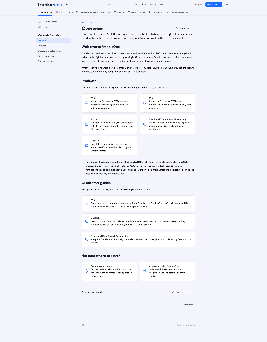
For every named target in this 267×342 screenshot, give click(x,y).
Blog (45, 27)
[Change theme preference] (227, 4)
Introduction (46, 12)
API (144, 12)
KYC (61, 12)
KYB (71, 12)
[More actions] (193, 28)
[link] (109, 103)
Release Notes (181, 12)
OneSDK (120, 12)
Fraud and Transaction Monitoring (94, 12)
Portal (133, 12)
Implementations (160, 12)
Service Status (50, 21)
